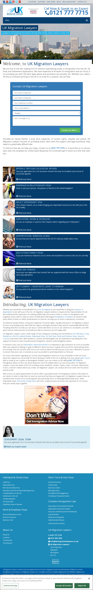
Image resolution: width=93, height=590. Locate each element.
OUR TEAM (41, 2)
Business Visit (8, 520)
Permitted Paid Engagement (58, 493)
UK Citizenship (8, 502)
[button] (70, 130)
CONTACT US (81, 2)
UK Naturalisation (9, 499)
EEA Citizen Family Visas (26, 381)
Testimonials (7, 540)
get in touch (85, 358)
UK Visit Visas (51, 336)
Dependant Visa (9, 485)
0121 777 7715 (68, 12)
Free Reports (7, 543)
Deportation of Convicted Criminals (60, 506)
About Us (6, 535)
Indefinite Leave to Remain (12, 504)
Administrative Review (56, 520)
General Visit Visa (54, 482)
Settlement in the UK (10, 496)
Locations (6, 537)
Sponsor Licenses (9, 517)
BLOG (59, 2)
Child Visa (6, 482)
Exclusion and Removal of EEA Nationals (62, 512)
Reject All (82, 585)
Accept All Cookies (63, 585)
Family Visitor (53, 485)
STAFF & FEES (50, 2)
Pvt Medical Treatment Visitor (58, 496)
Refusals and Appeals (56, 517)
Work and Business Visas (67, 336)
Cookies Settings (10, 585)
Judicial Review (25, 336)
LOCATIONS (32, 2)
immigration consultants (64, 317)
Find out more (24, 179)
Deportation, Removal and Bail (35, 344)
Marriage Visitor (54, 491)
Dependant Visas (38, 336)
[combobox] (46, 113)
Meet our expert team (16, 446)
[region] (46, 582)
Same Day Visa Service (56, 523)
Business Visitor (54, 488)
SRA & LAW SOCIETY (69, 2)
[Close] (89, 578)
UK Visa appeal (44, 309)
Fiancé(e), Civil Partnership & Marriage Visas (18, 491)
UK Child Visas (78, 334)
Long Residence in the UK (12, 493)
